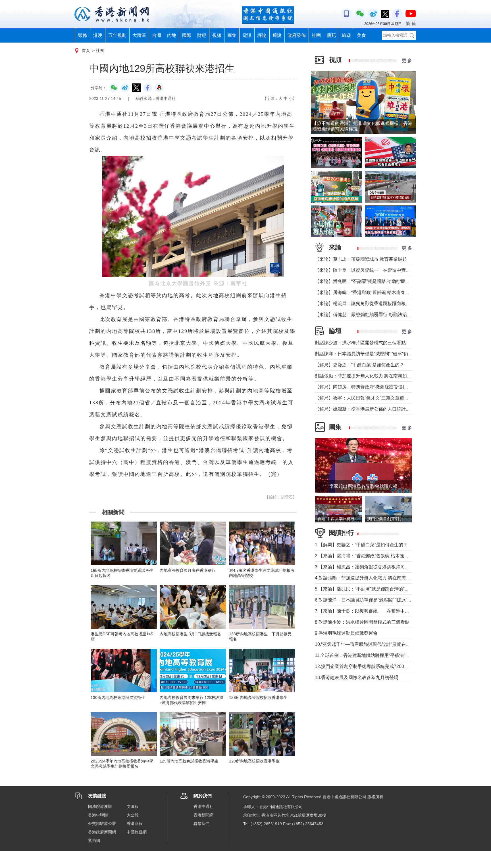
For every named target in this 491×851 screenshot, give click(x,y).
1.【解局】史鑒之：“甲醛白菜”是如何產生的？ (361, 544)
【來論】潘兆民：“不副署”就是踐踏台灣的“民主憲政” (368, 281)
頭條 (82, 35)
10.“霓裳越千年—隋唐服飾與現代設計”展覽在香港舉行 (369, 644)
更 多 (407, 60)
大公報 (133, 815)
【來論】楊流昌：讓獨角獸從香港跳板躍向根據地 (365, 303)
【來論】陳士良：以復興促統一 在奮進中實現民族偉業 (371, 270)
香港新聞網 (203, 815)
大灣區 (139, 35)
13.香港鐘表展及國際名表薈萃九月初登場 (356, 677)
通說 (277, 35)
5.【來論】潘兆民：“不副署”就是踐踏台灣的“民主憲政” (369, 589)
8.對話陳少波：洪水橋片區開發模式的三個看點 (362, 622)
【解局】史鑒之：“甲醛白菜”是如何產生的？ (359, 364)
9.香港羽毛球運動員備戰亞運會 (346, 633)
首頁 (86, 50)
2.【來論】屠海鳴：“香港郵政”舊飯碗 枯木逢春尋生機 (369, 555)
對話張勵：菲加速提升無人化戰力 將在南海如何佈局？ (370, 375)
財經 (201, 35)
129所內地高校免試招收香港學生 (189, 761)
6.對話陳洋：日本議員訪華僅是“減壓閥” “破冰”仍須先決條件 (374, 600)
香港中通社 (203, 806)
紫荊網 (94, 840)
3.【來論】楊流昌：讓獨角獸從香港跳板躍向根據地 (367, 566)
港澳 (97, 35)
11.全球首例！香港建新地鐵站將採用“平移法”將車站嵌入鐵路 (376, 655)
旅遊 (346, 35)
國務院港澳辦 (100, 806)
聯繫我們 (201, 823)
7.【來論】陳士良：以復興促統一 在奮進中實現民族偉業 (373, 611)
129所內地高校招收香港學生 (254, 761)
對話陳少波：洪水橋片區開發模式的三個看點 (360, 342)
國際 (186, 35)
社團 (316, 35)
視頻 (216, 35)
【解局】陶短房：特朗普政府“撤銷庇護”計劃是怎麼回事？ (373, 386)
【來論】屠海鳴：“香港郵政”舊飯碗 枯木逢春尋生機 (367, 292)
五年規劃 (117, 35)
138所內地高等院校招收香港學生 (258, 697)
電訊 (246, 35)
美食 (361, 35)
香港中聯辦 (98, 815)
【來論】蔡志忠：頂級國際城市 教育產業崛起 (361, 259)
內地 (171, 35)
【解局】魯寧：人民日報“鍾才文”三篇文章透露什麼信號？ (373, 398)
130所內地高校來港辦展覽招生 (118, 697)
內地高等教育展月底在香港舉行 (187, 570)
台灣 (156, 35)
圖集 (231, 35)
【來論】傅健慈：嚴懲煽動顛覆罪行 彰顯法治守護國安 (370, 314)
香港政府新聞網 (102, 832)
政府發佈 (297, 35)
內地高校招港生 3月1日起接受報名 (190, 634)
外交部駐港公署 (102, 823)
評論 (262, 35)
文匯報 (133, 806)
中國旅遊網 (137, 832)
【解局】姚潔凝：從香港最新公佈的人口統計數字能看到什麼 (376, 409)
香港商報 (135, 823)
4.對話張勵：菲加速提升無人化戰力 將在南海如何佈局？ (372, 577)
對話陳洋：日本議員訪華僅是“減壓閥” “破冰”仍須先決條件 (373, 353)
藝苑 (331, 35)
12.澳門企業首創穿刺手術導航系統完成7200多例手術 (368, 666)
